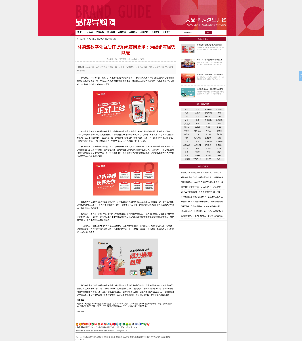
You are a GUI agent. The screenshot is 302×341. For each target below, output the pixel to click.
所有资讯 (166, 32)
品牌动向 (133, 32)
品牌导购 (100, 32)
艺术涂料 (208, 138)
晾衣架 (208, 159)
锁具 (197, 109)
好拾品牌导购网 (81, 327)
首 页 (79, 32)
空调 (197, 141)
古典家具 (186, 124)
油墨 (197, 148)
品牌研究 (155, 32)
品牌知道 (122, 32)
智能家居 (208, 145)
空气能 (208, 148)
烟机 (219, 138)
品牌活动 (144, 32)
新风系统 (197, 138)
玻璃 (219, 155)
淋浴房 (197, 113)
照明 (219, 113)
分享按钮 (80, 311)
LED (186, 116)
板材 (197, 117)
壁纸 (186, 152)
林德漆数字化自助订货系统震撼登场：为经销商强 (202, 177)
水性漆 (219, 131)
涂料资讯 (104, 39)
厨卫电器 (208, 109)
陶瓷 (186, 138)
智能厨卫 (208, 117)
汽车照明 (208, 141)
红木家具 (208, 120)
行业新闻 (111, 32)
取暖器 (219, 152)
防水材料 (219, 141)
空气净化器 (197, 159)
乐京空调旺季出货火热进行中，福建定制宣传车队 (202, 197)
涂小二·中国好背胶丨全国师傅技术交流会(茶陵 (200, 192)
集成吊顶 (219, 145)
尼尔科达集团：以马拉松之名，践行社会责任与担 (202, 211)
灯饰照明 (208, 113)
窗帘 (186, 155)
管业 (208, 152)
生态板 (186, 134)
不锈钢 (186, 127)
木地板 (186, 131)
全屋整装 (186, 159)
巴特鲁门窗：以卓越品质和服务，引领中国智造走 (202, 202)
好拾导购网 (91, 39)
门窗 (197, 134)
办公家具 (219, 120)
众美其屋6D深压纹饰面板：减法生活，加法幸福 (201, 173)
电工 (186, 113)
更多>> (219, 159)
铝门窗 (208, 134)
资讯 (98, 39)
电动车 (208, 155)
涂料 (186, 109)
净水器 (208, 131)
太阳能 (219, 134)
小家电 (197, 155)
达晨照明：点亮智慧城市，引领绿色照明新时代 (201, 206)
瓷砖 (219, 117)
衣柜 (186, 120)
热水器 (197, 127)
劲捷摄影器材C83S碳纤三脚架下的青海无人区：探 (202, 182)
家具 (197, 120)
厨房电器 (197, 131)
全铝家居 (197, 145)
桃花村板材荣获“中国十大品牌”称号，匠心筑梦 (201, 187)
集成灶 (219, 127)
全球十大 (186, 148)
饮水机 (219, 148)
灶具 (186, 141)
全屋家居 (186, 145)
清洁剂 (197, 152)
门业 (208, 124)
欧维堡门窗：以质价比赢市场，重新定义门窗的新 (202, 216)
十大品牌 (89, 32)
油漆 (219, 124)
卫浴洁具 (219, 109)
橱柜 (197, 124)
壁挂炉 (208, 127)
